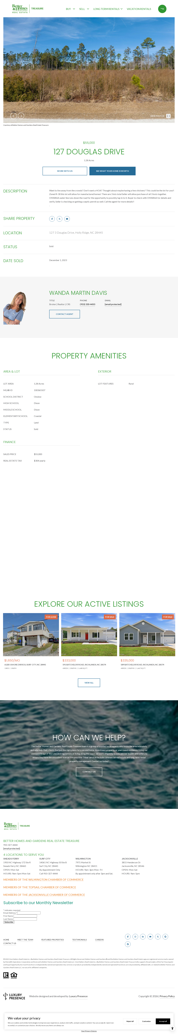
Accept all (163, 1021)
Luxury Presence (78, 996)
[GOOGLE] (165, 936)
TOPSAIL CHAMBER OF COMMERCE (52, 887)
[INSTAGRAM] (135, 936)
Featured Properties (52, 939)
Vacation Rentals (139, 8)
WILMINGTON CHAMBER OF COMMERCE (56, 879)
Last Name (8, 919)
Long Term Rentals (106, 8)
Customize (146, 1021)
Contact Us (89, 771)
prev (13, 116)
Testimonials (79, 939)
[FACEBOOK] (128, 936)
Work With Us (64, 171)
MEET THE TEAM (25, 939)
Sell (82, 8)
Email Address (10, 913)
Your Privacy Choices (89, 1031)
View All (89, 683)
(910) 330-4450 (87, 304)
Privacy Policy (167, 996)
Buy (68, 8)
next (21, 116)
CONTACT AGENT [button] (64, 314)
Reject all (130, 1021)
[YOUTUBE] (150, 936)
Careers (99, 939)
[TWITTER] (158, 936)
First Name (8, 916)
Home (6, 939)
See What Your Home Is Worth (112, 171)
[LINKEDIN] (143, 936)
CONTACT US (9, 943)
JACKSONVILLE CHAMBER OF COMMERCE (56, 894)
